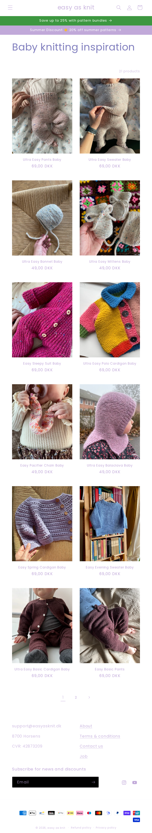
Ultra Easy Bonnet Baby (42, 262)
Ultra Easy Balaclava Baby (110, 465)
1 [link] (63, 697)
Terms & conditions (100, 736)
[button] (10, 7)
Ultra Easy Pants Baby (42, 160)
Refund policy (81, 827)
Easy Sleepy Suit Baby (42, 363)
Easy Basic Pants (110, 669)
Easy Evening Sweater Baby (110, 567)
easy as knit (56, 828)
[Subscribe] (93, 782)
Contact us (91, 746)
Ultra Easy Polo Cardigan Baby (109, 363)
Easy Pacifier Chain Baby (42, 465)
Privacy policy (106, 827)
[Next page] (89, 697)
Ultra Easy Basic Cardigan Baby (42, 669)
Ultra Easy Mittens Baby (109, 262)
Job (83, 756)
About (86, 726)
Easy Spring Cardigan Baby (42, 567)
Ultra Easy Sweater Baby (110, 160)
